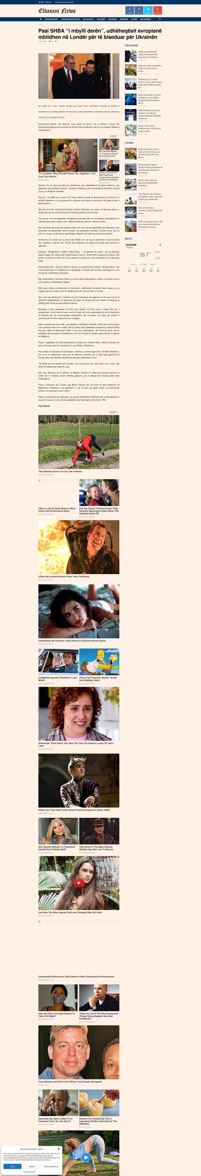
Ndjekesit (148, 7)
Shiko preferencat (51, 1166)
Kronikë (124, 19)
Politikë (101, 19)
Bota (48, 25)
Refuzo (32, 1166)
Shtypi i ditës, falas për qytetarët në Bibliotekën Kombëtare (148, 183)
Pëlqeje (129, 7)
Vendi (129, 142)
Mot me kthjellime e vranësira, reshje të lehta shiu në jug (150, 210)
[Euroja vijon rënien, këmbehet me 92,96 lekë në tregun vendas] (131, 130)
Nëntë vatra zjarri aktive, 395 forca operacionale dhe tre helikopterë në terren (150, 224)
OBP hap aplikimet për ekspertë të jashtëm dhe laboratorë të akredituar (148, 54)
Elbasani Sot (51, 19)
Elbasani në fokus (70, 19)
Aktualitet (88, 19)
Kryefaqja (41, 25)
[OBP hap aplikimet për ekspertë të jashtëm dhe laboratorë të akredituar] (131, 56)
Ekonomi (112, 19)
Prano (12, 1166)
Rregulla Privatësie (29, 1172)
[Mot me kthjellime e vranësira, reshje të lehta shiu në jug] (131, 212)
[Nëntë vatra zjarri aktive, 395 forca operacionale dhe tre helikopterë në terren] (131, 226)
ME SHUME (145, 19)
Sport (134, 19)
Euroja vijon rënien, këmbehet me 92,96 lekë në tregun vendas (149, 128)
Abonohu (157, 7)
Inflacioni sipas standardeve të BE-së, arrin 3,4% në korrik (150, 68)
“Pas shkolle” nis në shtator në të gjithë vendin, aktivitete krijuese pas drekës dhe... (150, 196)
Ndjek (139, 7)
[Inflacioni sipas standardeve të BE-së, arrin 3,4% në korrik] (131, 70)
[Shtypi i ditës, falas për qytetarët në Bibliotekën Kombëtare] (131, 184)
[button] (59, 1149)
